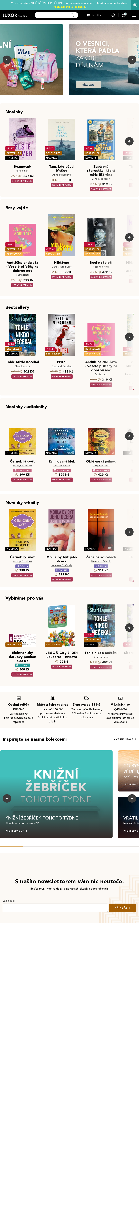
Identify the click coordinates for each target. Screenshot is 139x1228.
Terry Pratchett (101, 465)
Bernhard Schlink (101, 561)
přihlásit (123, 907)
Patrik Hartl (22, 274)
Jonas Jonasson (101, 178)
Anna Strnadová (61, 174)
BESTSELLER (14, 153)
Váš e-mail (9, 900)
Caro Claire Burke (62, 266)
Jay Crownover (61, 465)
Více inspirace (123, 739)
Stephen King (101, 266)
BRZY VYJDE (14, 254)
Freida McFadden (62, 366)
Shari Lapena (22, 366)
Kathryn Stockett (22, 465)
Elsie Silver (22, 170)
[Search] (72, 15)
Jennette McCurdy (61, 565)
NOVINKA (12, 158)
